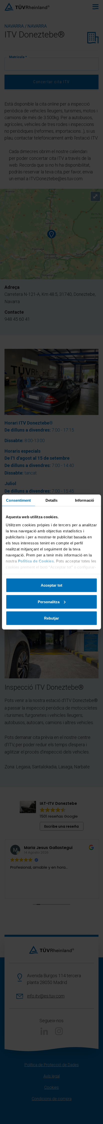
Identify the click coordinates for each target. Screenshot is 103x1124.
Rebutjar (51, 618)
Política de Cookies (36, 561)
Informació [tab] (84, 500)
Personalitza (49, 601)
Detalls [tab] (52, 500)
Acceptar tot (51, 585)
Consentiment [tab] (18, 500)
